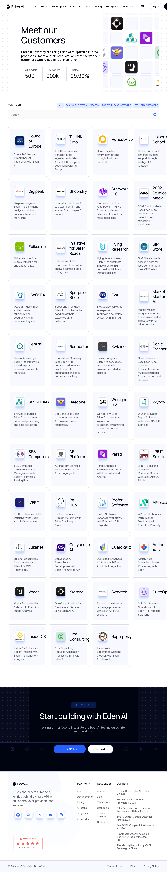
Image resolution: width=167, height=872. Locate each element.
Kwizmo (118, 346)
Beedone (77, 401)
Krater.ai (76, 591)
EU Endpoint (59, 6)
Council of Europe (35, 141)
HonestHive (122, 139)
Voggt (34, 591)
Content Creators (101, 815)
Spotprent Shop (78, 295)
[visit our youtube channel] (28, 814)
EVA (114, 294)
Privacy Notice (151, 866)
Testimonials (103, 802)
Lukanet (36, 547)
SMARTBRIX (39, 401)
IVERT (34, 502)
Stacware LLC (120, 191)
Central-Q (36, 346)
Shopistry (78, 191)
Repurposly (121, 636)
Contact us (102, 822)
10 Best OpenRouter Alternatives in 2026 (134, 792)
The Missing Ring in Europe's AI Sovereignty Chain (134, 847)
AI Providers (83, 819)
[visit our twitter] (39, 814)
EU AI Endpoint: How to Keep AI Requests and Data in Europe (133, 810)
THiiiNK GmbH (75, 139)
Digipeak (36, 191)
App (79, 791)
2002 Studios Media (160, 193)
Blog (99, 796)
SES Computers (39, 454)
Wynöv (159, 401)
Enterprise (112, 6)
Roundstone (80, 346)
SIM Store (157, 246)
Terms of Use (114, 866)
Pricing (98, 6)
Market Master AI (159, 296)
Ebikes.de (37, 246)
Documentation (85, 796)
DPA (132, 866)
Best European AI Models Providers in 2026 (130, 801)
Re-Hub (73, 502)
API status (82, 807)
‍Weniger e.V (118, 402)
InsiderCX (37, 636)
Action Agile (159, 547)
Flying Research (120, 246)
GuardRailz (121, 547)
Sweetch (119, 591)
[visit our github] (18, 814)
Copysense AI (79, 547)
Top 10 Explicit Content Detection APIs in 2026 (134, 818)
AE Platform (77, 454)
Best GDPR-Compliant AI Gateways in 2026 (135, 827)
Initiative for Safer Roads (77, 248)
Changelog (103, 807)
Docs (87, 6)
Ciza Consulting (79, 636)
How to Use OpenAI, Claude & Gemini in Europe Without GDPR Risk (134, 836)
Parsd (116, 454)
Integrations (83, 813)
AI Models (102, 791)
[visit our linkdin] (50, 814)
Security (75, 6)
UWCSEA (37, 294)
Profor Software (119, 502)
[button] (41, 6)
